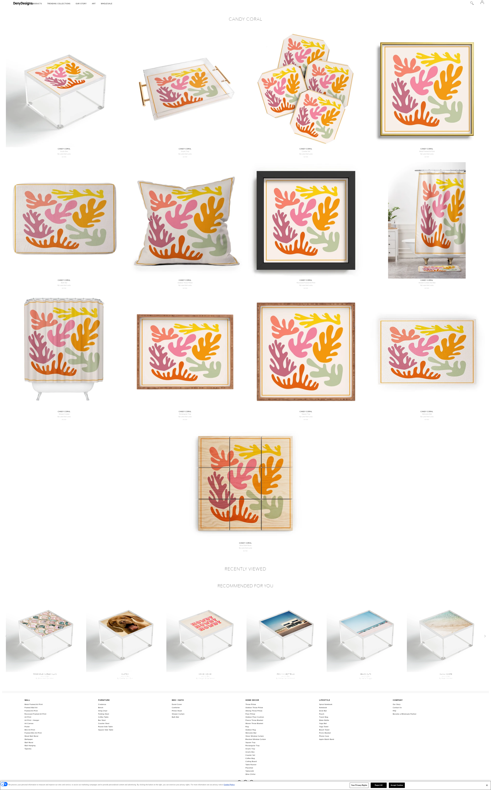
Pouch (321, 714)
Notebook (323, 708)
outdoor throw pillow (185, 283)
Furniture (104, 700)
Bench (100, 708)
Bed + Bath (178, 700)
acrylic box (64, 151)
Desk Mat (323, 711)
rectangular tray (185, 414)
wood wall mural (245, 545)
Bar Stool (102, 720)
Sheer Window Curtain (255, 736)
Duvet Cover (177, 704)
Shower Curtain (178, 714)
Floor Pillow (250, 714)
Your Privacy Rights (359, 785)
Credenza (102, 704)
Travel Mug (323, 717)
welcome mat (427, 414)
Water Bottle (324, 720)
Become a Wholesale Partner (404, 714)
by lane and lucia (64, 154)
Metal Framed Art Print (34, 704)
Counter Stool (103, 723)
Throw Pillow (251, 704)
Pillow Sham (177, 711)
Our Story (81, 4)
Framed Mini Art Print (33, 733)
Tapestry (28, 749)
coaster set (306, 151)
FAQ (394, 711)
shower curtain (64, 414)
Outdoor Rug (251, 730)
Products (37, 4)
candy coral (64, 149)
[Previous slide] (6, 636)
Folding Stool (103, 714)
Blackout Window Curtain (256, 739)
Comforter (176, 708)
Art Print (28, 717)
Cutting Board (251, 761)
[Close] (487, 785)
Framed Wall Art (31, 708)
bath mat (64, 283)
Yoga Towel (323, 727)
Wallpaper (29, 739)
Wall (27, 700)
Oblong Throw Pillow (254, 711)
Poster (27, 727)
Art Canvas (29, 723)
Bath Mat (175, 717)
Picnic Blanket (325, 733)
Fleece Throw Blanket (254, 720)
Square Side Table (105, 730)
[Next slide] (485, 636)
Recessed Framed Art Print (35, 714)
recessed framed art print (306, 283)
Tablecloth (250, 771)
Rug (247, 727)
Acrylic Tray (250, 749)
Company (398, 700)
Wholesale (106, 4)
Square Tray (250, 742)
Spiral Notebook (325, 704)
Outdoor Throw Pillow (254, 708)
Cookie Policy (229, 785)
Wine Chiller (251, 774)
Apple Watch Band (326, 739)
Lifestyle (324, 700)
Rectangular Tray (253, 746)
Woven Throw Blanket (254, 723)
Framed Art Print (31, 711)
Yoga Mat (323, 723)
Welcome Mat (251, 733)
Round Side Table (105, 727)
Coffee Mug (250, 758)
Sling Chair (102, 711)
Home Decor (252, 700)
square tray (306, 414)
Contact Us (397, 708)
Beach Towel (324, 730)
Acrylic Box (250, 752)
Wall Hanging (30, 746)
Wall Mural (29, 742)
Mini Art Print (30, 730)
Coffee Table (103, 717)
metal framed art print (427, 151)
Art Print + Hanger (32, 720)
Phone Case (324, 736)
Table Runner (251, 765)
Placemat (249, 768)
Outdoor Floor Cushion (255, 717)
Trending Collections (58, 4)
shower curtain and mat (427, 283)
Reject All (378, 785)
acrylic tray (185, 151)
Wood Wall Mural (31, 736)
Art (94, 4)
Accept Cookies (397, 785)
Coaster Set (250, 755)
